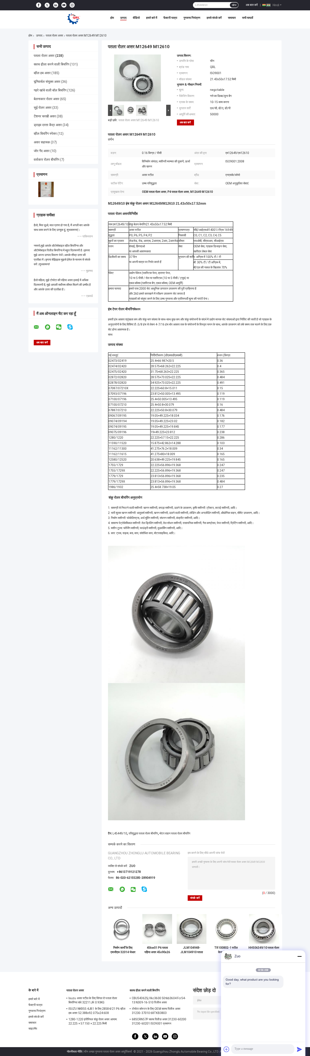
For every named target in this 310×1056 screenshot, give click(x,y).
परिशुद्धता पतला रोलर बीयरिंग (143, 833)
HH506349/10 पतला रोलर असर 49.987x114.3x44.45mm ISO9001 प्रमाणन (264, 950)
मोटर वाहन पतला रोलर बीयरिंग (174, 833)
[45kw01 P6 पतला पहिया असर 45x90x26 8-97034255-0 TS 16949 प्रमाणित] (157, 929)
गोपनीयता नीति (74, 1051)
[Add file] (226, 1049)
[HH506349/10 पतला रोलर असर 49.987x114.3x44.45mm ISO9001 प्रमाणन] (264, 929)
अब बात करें (252, 5)
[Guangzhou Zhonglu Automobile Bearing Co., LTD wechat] (61, 327)
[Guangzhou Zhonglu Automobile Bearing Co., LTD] (74, 18)
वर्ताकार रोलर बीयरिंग (46, 160)
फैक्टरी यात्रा (170, 17)
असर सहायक (42, 142)
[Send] (299, 1049)
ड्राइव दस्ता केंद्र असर (48, 125)
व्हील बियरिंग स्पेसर (45, 134)
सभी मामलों (247, 17)
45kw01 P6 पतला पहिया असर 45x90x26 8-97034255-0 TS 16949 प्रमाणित (157, 950)
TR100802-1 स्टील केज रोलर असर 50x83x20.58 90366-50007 (226, 950)
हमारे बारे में (151, 17)
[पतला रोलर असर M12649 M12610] (137, 78)
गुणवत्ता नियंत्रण (191, 17)
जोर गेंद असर (42, 151)
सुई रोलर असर (42, 108)
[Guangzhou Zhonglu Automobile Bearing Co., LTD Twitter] (47, 5)
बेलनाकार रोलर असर (46, 99)
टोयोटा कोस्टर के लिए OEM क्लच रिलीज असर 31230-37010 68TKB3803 (156, 1011)
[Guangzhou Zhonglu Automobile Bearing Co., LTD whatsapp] (50, 327)
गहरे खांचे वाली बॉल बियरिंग (50, 90)
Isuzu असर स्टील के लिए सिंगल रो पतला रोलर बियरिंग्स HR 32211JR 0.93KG (93, 1000)
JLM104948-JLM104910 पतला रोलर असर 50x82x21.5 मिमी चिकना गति (191, 950)
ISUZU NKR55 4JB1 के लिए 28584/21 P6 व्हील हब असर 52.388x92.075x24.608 (97, 1011)
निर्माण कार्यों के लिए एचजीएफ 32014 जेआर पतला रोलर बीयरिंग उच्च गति (123, 950)
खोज (234, 5)
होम (112, 17)
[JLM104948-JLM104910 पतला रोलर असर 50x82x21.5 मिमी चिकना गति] (191, 929)
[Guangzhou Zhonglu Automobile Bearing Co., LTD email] (39, 327)
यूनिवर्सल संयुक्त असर (47, 82)
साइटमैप (32, 1028)
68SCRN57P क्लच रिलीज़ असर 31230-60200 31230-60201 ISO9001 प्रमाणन (159, 1021)
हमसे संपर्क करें (214, 17)
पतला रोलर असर (54, 35)
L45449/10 (120, 833)
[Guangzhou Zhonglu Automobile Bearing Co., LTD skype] (72, 327)
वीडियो (136, 17)
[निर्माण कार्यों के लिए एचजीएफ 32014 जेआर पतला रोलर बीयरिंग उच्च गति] (123, 929)
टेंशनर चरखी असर (45, 116)
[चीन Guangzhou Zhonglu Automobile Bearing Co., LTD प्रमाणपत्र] (45, 189)
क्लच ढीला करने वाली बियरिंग (51, 64)
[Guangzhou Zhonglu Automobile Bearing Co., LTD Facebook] (38, 5)
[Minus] (299, 956)
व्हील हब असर (42, 73)
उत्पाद (123, 17)
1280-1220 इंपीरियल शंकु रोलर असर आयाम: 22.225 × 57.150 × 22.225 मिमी (93, 1021)
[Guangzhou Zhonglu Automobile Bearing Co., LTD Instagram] (72, 5)
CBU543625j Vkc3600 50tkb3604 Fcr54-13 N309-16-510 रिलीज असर (159, 1000)
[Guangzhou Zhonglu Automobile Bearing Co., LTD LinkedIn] (55, 5)
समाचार (232, 17)
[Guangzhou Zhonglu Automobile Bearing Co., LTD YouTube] (64, 5)
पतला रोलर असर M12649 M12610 (139, 120)
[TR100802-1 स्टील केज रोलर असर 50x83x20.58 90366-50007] (226, 929)
